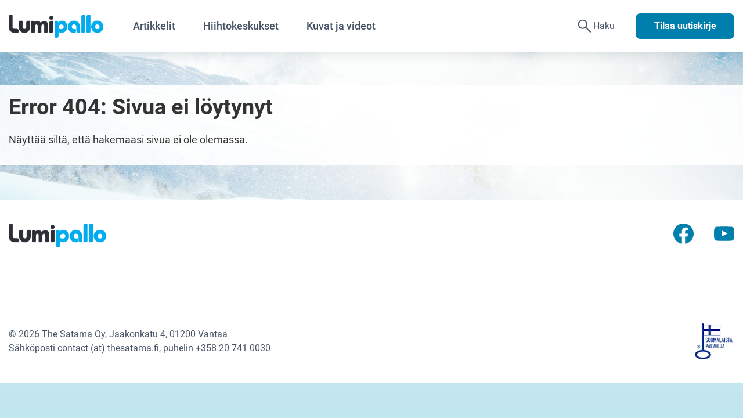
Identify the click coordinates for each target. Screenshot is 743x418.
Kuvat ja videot (341, 26)
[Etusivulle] (64, 26)
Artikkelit (154, 26)
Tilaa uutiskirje (685, 25)
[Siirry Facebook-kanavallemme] (683, 233)
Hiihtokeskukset (241, 26)
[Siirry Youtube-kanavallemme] (724, 233)
